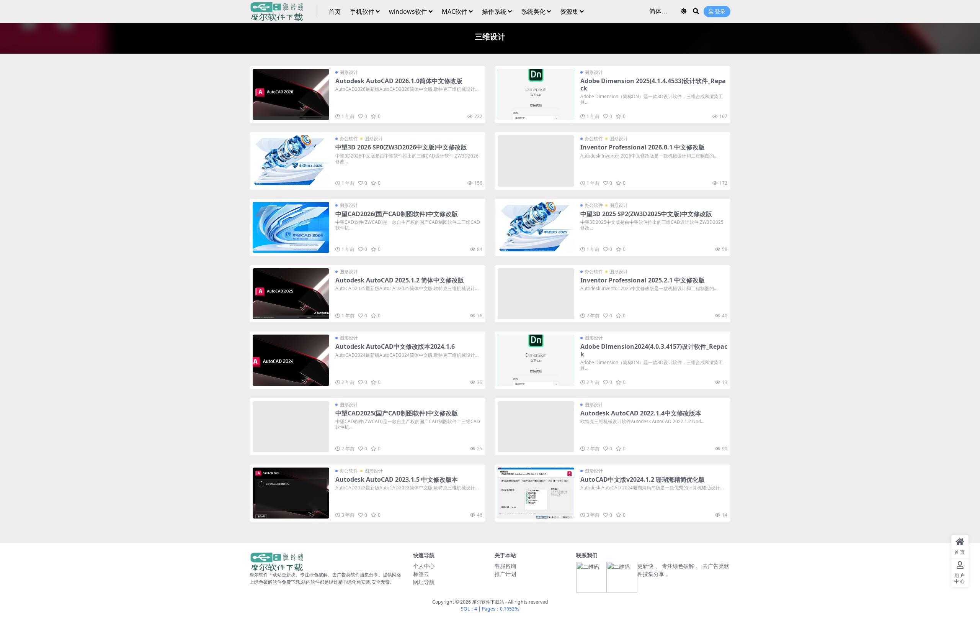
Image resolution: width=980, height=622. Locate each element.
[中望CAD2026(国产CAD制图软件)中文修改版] (291, 227)
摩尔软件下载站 (488, 602)
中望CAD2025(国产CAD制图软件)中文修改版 (396, 413)
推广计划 (505, 574)
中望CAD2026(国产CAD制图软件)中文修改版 (396, 214)
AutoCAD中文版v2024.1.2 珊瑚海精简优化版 (642, 479)
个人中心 (423, 565)
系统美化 (533, 11)
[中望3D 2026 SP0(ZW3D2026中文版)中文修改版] (291, 160)
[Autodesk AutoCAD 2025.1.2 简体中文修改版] (291, 293)
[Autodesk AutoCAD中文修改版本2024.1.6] (291, 360)
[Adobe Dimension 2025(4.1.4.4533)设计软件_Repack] (536, 94)
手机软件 (362, 11)
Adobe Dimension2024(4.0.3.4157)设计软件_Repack (653, 350)
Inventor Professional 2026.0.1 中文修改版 (642, 147)
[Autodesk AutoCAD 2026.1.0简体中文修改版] (291, 94)
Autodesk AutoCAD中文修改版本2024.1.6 (395, 346)
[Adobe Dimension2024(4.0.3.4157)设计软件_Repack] (536, 360)
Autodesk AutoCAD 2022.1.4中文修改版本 (640, 413)
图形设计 (349, 72)
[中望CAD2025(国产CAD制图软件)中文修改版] (291, 426)
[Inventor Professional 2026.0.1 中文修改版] (536, 160)
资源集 (569, 11)
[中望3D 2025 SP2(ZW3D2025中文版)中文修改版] (536, 227)
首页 (334, 11)
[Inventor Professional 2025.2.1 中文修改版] (536, 293)
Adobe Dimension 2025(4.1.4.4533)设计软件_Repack (653, 84)
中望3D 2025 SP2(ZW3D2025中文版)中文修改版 (646, 214)
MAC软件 (454, 11)
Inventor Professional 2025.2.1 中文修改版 (642, 280)
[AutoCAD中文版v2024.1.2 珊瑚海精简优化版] (536, 493)
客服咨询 (505, 565)
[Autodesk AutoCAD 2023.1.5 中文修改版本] (291, 493)
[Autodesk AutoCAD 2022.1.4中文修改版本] (536, 426)
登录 (720, 12)
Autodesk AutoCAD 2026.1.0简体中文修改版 (398, 81)
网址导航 (423, 582)
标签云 (421, 574)
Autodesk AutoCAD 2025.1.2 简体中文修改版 (399, 280)
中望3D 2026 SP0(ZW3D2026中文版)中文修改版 (401, 147)
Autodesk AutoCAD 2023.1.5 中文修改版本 (396, 479)
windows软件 (408, 11)
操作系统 (494, 11)
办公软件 (349, 138)
